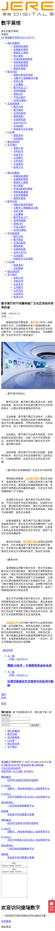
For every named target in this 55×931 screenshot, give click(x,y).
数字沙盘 (18, 106)
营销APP (18, 94)
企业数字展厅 (33, 478)
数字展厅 (35, 322)
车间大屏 (18, 81)
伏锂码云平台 (13, 622)
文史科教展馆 (20, 65)
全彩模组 (18, 138)
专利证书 (18, 151)
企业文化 (18, 154)
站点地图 (17, 771)
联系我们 (29, 771)
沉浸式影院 (19, 113)
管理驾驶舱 (19, 91)
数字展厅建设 (30, 541)
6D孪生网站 (19, 100)
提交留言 (35, 725)
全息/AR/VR (20, 122)
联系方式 (18, 167)
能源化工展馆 (20, 52)
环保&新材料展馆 (22, 59)
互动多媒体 (13, 103)
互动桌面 (18, 126)
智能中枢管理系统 (23, 75)
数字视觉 (18, 110)
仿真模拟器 (19, 119)
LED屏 (11, 132)
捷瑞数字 (6, 762)
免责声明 (6, 771)
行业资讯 (18, 164)
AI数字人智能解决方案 (25, 78)
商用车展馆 (19, 68)
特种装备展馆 (20, 62)
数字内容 (12, 71)
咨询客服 (6, 921)
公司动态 (18, 161)
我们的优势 (13, 141)
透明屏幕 (18, 116)
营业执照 (26, 765)
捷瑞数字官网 (12, 37)
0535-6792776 (27, 37)
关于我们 (12, 145)
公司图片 (18, 157)
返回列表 (7, 650)
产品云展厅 (19, 97)
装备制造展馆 (20, 46)
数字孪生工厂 (20, 87)
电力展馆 (18, 56)
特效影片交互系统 (23, 129)
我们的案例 (13, 43)
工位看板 (18, 84)
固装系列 (18, 135)
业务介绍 (18, 148)
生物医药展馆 (20, 49)
